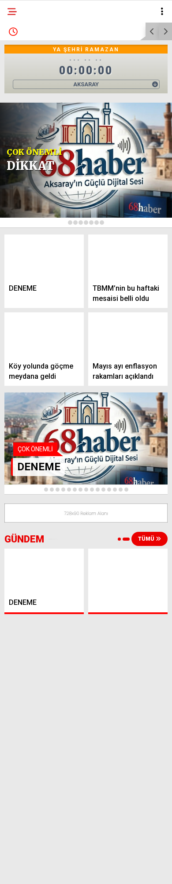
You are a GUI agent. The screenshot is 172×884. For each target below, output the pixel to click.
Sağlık (23, 180)
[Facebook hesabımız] (28, 869)
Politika (26, 108)
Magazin (27, 162)
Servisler (27, 216)
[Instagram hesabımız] (82, 869)
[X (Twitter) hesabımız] (55, 869)
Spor (20, 144)
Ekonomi (26, 91)
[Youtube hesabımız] (109, 869)
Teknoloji (28, 198)
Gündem (25, 72)
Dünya (23, 126)
